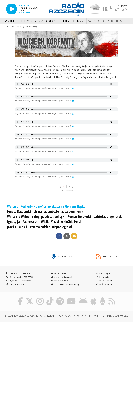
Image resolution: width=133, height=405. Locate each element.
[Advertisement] (35, 344)
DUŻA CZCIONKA (106, 280)
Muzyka (38, 21)
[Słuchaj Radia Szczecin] (11, 9)
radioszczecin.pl (61, 273)
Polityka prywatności (93, 315)
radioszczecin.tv (61, 280)
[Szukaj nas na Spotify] (60, 298)
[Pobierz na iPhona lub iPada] (93, 298)
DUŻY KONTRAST (106, 284)
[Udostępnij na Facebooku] (59, 236)
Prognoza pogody (17, 284)
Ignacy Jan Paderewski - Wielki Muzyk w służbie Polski (44, 221)
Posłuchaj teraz (105, 273)
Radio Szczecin (13, 26)
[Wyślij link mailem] (74, 236)
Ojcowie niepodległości (31, 26)
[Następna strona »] (72, 186)
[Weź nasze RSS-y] (112, 298)
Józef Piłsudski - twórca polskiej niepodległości (39, 226)
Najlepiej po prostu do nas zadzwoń (89, 21)
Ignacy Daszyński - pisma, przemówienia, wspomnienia (45, 211)
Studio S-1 (65, 21)
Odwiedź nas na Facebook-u (94, 21)
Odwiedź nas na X (99, 21)
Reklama (78, 21)
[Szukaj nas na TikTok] (50, 298)
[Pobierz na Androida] (83, 298)
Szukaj (121, 21)
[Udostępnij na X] (66, 236)
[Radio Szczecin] (66, 9)
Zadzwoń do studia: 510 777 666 (23, 273)
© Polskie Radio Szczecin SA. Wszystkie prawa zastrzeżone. (30, 315)
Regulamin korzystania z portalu (70, 315)
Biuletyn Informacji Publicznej (66, 284)
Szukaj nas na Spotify (112, 21)
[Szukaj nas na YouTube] (71, 298)
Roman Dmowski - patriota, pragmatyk (95, 216)
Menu (129, 21)
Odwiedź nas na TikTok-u (108, 21)
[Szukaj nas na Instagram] (40, 298)
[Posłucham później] (73, 88)
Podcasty (26, 21)
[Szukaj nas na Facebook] (20, 298)
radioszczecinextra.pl (63, 277)
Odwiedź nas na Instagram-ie (103, 21)
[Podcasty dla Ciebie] (102, 298)
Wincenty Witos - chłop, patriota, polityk (35, 216)
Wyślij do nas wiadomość (117, 21)
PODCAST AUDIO (65, 256)
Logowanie (104, 277)
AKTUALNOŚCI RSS (110, 256)
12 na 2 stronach (66, 191)
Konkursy (51, 21)
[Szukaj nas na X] (29, 298)
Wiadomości (12, 21)
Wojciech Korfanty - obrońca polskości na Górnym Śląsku (46, 206)
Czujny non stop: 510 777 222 (21, 277)
